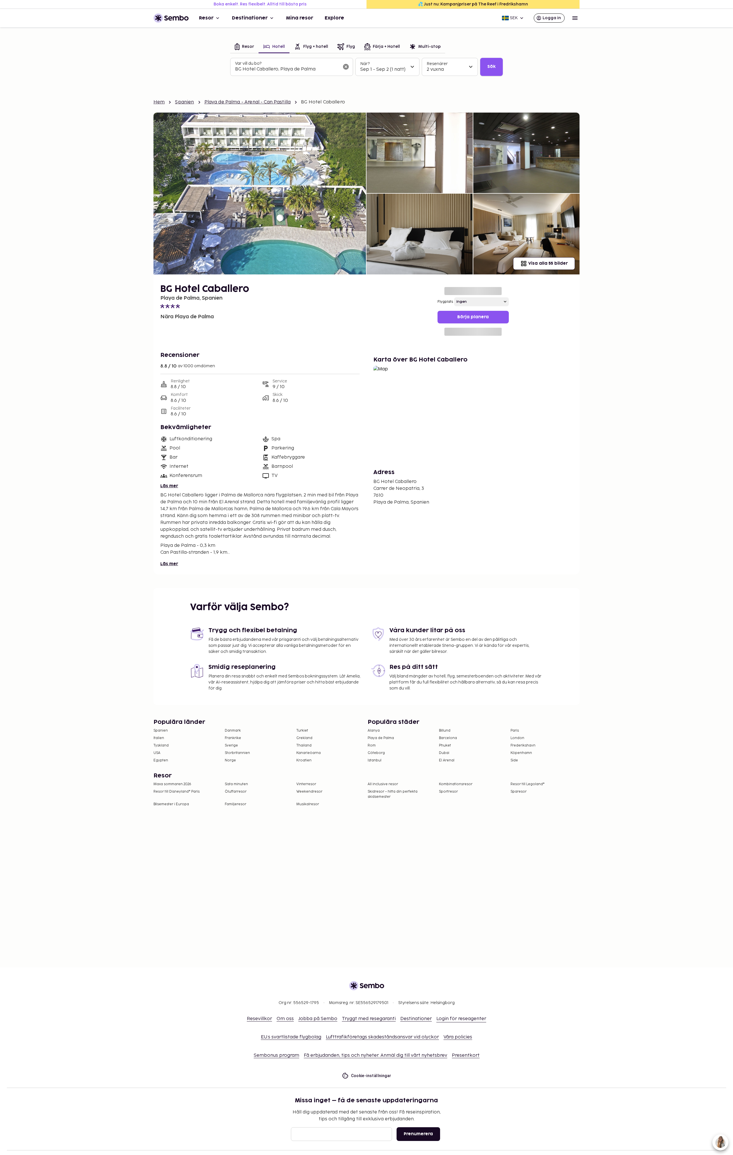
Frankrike (233, 738)
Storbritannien (237, 753)
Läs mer (169, 486)
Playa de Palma (381, 738)
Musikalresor (307, 804)
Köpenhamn (521, 753)
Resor (206, 18)
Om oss (285, 1019)
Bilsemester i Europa (171, 804)
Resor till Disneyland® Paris (176, 791)
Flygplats (445, 302)
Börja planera (473, 317)
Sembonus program (276, 1055)
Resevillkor (259, 1019)
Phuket (445, 745)
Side (514, 760)
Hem (159, 102)
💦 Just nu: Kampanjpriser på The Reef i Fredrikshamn (473, 4)
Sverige (231, 745)
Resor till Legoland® (528, 784)
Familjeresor (235, 804)
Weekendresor (309, 791)
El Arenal (446, 760)
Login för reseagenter (461, 1019)
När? (365, 63)
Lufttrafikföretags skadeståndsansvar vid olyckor (382, 1037)
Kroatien (304, 760)
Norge (230, 760)
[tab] (244, 47)
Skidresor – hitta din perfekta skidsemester (392, 794)
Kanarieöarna (308, 753)
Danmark (233, 730)
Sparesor (519, 791)
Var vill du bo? (248, 63)
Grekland (304, 738)
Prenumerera (418, 1134)
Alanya (374, 730)
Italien (158, 738)
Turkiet (302, 730)
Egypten (160, 760)
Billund (444, 730)
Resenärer (437, 63)
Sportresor (448, 791)
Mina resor (299, 18)
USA (156, 753)
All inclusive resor (383, 784)
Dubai (444, 753)
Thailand (304, 745)
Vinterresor (306, 784)
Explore (334, 18)
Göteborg (376, 753)
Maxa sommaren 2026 (172, 784)
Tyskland (161, 745)
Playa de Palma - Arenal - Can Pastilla (247, 102)
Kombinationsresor (455, 784)
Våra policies (458, 1037)
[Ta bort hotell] (345, 66)
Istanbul (374, 760)
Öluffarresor (236, 791)
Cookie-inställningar (371, 1075)
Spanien (184, 102)
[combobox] (287, 69)
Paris (515, 730)
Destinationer (250, 18)
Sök (491, 66)
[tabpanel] (366, 67)
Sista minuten (236, 784)
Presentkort (466, 1055)
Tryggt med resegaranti (369, 1019)
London (517, 738)
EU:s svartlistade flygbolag (291, 1037)
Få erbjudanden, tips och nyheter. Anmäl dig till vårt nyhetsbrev (375, 1055)
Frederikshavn (523, 745)
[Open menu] (575, 18)
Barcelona (448, 738)
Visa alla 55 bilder (548, 263)
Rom (372, 745)
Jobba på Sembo (317, 1019)
